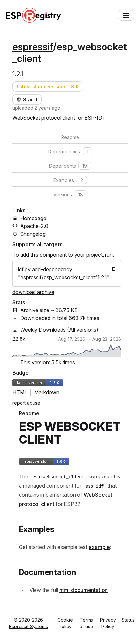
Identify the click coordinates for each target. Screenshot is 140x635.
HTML (19, 392)
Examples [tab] (68, 180)
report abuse (26, 403)
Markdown (46, 392)
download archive (33, 292)
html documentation (83, 590)
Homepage (33, 218)
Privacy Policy (108, 623)
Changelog (33, 234)
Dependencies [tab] (68, 151)
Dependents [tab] (68, 166)
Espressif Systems (28, 626)
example (99, 547)
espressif (32, 47)
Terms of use (86, 623)
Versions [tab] (68, 194)
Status (128, 620)
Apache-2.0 (34, 226)
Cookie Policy (65, 623)
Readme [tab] (70, 137)
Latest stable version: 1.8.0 (48, 86)
